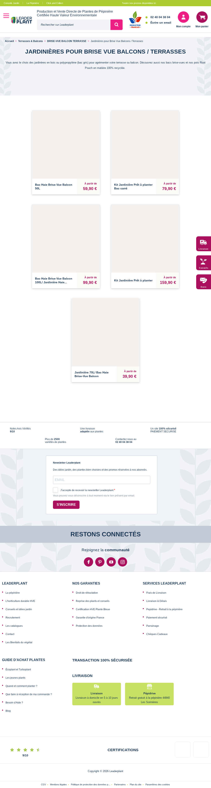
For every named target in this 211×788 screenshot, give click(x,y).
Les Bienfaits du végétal (19, 648)
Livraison (204, 249)
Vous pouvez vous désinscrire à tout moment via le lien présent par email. (94, 501)
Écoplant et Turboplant (18, 675)
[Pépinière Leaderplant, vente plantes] (24, 20)
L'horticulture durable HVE (20, 606)
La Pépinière (33, 3)
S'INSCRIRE (66, 510)
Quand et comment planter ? (21, 691)
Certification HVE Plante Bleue (93, 615)
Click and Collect (54, 3)
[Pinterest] (99, 567)
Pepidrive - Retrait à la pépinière (164, 615)
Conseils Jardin (11, 3)
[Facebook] (88, 567)
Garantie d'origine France (90, 623)
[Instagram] (122, 567)
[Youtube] (111, 567)
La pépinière (13, 598)
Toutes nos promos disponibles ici (139, 3)
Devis (203, 287)
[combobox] (73, 24)
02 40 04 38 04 (160, 17)
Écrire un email (160, 22)
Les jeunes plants (15, 683)
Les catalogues (14, 631)
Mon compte (183, 26)
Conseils (203, 268)
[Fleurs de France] (135, 20)
